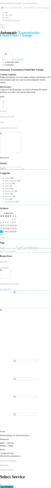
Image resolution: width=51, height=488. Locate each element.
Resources (8, 196)
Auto (2, 247)
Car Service (30, 247)
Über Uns (8, 15)
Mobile (7, 188)
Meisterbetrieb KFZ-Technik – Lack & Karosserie (18, 3)
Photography (9, 191)
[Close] (1, 484)
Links (7, 186)
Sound (6, 251)
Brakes (14, 248)
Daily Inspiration (11, 181)
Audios (7, 178)
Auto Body (9, 248)
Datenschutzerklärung (8, 460)
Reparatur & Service (12, 20)
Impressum (4, 465)
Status (7, 199)
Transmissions (12, 251)
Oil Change (48, 248)
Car (18, 247)
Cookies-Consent (6, 470)
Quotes (7, 194)
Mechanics (41, 248)
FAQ (7, 18)
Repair (2, 251)
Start (6, 12)
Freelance (8, 183)
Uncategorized (10, 202)
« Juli (2, 238)
